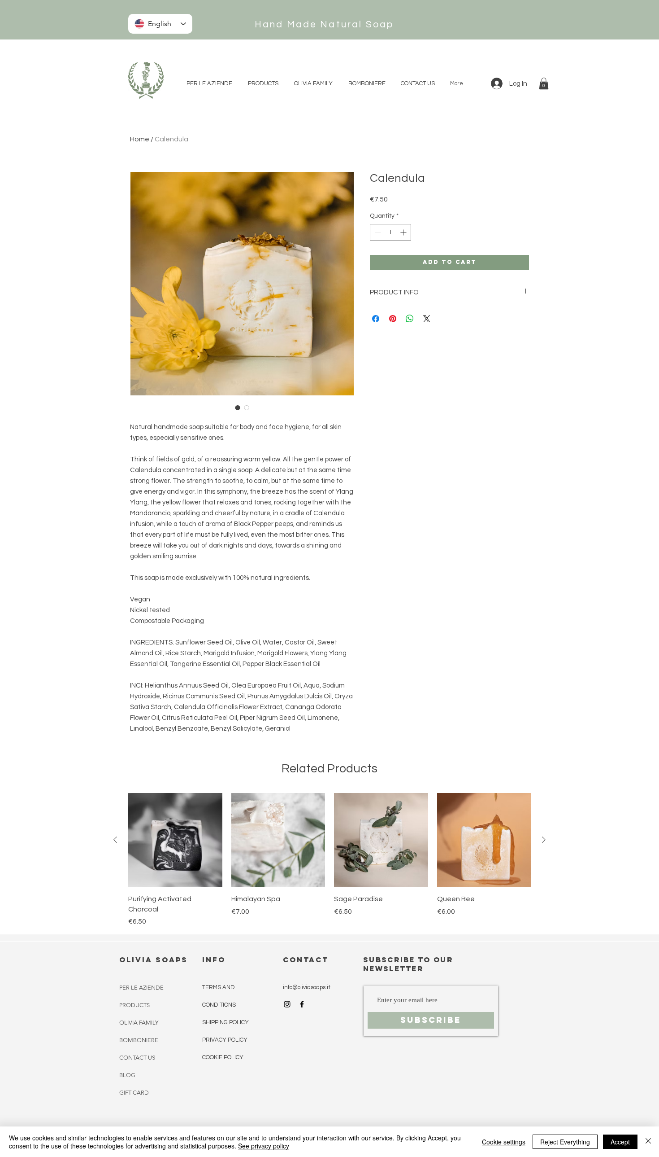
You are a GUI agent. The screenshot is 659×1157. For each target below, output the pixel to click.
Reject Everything (565, 1141)
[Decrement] (376, 232)
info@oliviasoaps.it (306, 987)
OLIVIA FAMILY (138, 1022)
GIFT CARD (134, 1092)
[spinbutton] (390, 232)
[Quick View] (175, 840)
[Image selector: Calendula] (237, 407)
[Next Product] (543, 839)
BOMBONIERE (138, 1040)
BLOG (127, 1075)
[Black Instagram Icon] (287, 1004)
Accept (620, 1141)
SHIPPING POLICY (225, 1022)
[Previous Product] (115, 839)
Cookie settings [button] (503, 1141)
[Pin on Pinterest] (392, 318)
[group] (329, 860)
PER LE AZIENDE (141, 987)
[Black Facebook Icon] (302, 1004)
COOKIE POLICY (222, 1057)
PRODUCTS (134, 1005)
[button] (544, 83)
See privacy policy (263, 1145)
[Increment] (404, 232)
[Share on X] (426, 318)
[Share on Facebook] (375, 318)
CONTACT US (137, 1057)
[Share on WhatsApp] (409, 318)
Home (139, 139)
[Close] (648, 1142)
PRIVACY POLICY (224, 1040)
